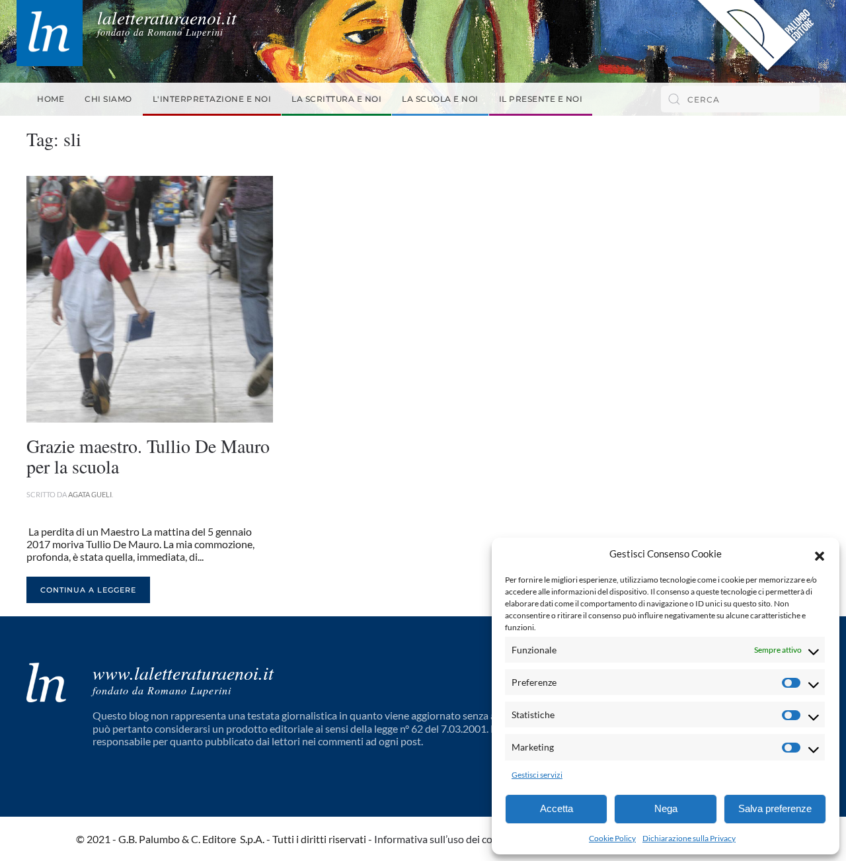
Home (50, 99)
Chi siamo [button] (108, 99)
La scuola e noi (440, 99)
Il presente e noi (541, 99)
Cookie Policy (612, 838)
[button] (819, 554)
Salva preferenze (775, 808)
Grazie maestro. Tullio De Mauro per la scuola (148, 456)
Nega (665, 808)
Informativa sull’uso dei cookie (443, 839)
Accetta (556, 808)
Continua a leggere (88, 589)
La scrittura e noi (336, 99)
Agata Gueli (90, 494)
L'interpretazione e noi (212, 99)
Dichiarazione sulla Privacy (689, 838)
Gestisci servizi (537, 775)
